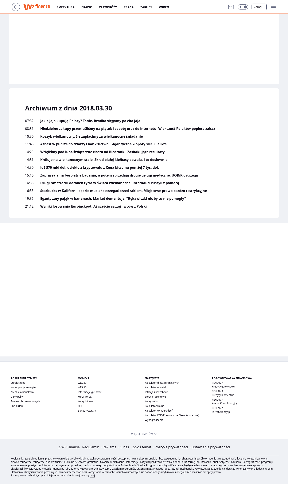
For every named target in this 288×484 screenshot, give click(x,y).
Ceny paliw (17, 396)
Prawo (86, 7)
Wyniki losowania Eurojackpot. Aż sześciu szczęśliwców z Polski (93, 206)
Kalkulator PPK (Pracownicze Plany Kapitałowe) (172, 415)
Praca (129, 7)
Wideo (164, 7)
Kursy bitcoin (85, 401)
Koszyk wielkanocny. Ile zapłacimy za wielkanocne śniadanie (91, 136)
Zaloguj (259, 7)
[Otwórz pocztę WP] (230, 7)
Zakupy (146, 7)
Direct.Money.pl (221, 412)
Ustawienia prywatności (210, 447)
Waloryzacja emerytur (24, 387)
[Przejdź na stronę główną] (16, 10)
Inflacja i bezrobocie (156, 392)
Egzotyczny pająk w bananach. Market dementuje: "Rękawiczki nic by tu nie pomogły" (113, 198)
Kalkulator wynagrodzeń (159, 410)
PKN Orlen (17, 406)
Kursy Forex (85, 396)
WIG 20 (82, 383)
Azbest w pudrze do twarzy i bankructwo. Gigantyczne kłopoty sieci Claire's (103, 144)
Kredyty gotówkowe (223, 386)
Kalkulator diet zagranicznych (162, 383)
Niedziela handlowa (22, 392)
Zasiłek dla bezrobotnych (25, 401)
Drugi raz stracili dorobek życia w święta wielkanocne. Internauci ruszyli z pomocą (109, 183)
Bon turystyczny (87, 410)
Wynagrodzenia (154, 420)
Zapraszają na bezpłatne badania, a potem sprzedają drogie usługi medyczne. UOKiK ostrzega (119, 175)
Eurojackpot (18, 383)
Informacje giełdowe (90, 392)
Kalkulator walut (154, 406)
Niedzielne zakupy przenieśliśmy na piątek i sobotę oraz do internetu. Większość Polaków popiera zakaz (127, 128)
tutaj (92, 475)
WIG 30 (82, 387)
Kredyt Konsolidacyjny (224, 403)
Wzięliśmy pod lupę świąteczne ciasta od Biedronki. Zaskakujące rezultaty (102, 152)
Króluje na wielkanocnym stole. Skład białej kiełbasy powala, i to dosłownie (103, 160)
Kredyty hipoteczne (223, 395)
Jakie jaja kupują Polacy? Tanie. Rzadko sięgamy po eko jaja (90, 121)
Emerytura (66, 7)
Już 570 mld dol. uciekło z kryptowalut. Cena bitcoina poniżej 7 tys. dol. (99, 167)
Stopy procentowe (155, 396)
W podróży (108, 7)
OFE (80, 406)
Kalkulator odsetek (156, 387)
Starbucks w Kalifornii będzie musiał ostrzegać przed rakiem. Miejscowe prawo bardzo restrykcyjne (123, 191)
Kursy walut (151, 401)
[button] (243, 7)
